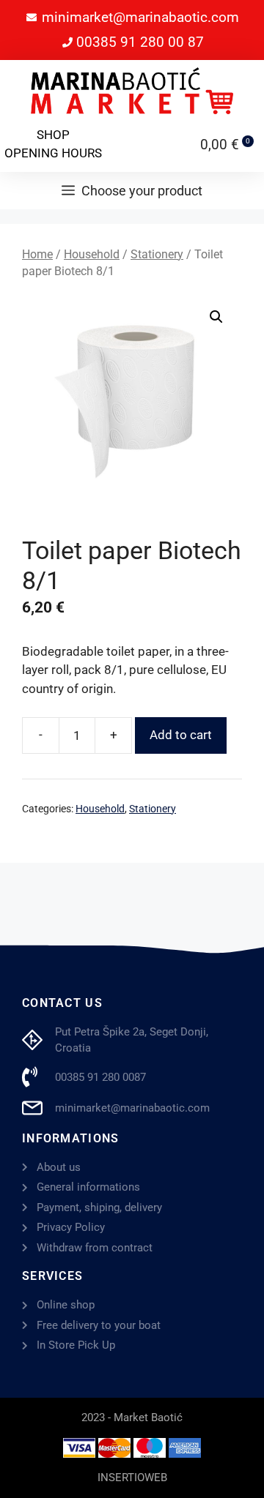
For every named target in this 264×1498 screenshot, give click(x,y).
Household (92, 254)
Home (37, 254)
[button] (216, 317)
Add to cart (181, 734)
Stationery (157, 254)
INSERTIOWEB (132, 1477)
